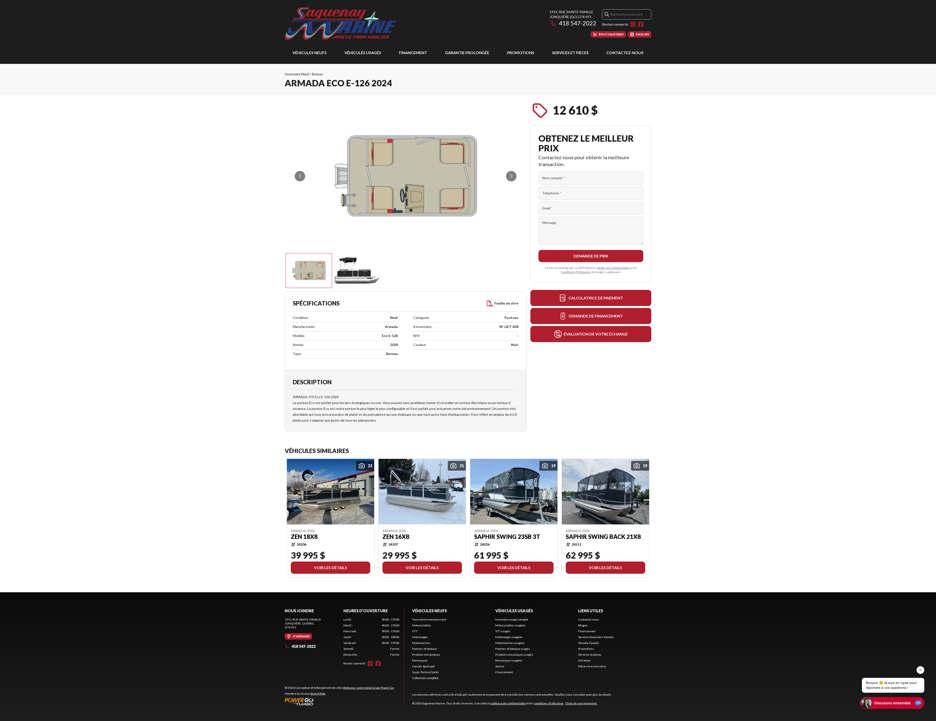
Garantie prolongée (467, 52)
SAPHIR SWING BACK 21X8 (603, 536)
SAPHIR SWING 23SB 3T (507, 536)
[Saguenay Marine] (346, 23)
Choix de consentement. (581, 703)
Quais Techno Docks (425, 672)
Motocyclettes (421, 625)
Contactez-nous (625, 52)
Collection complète (425, 678)
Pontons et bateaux (424, 649)
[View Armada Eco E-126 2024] (309, 270)
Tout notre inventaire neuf (429, 619)
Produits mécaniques (426, 654)
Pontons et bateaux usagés (512, 649)
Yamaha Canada (588, 643)
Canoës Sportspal (423, 666)
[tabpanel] (371, 637)
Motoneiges (420, 637)
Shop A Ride (317, 693)
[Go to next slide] (511, 176)
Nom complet (553, 178)
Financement (413, 52)
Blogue (582, 625)
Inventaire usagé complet (511, 619)
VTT (415, 631)
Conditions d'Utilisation (576, 272)
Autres (499, 666)
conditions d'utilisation (549, 703)
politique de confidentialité (508, 703)
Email (547, 208)
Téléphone (551, 193)
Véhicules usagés (362, 52)
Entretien (584, 660)
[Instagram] (633, 24)
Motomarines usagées (510, 643)
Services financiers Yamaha (596, 637)
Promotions (520, 52)
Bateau (317, 74)
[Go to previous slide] (300, 176)
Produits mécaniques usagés (514, 654)
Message (549, 222)
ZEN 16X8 (395, 536)
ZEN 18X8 (304, 536)
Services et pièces (570, 52)
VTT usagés (502, 631)
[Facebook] (641, 24)
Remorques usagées (508, 660)
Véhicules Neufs (309, 52)
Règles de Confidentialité (613, 267)
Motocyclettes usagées (510, 625)
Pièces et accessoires (592, 666)
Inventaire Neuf (297, 74)
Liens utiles (590, 610)
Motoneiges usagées (509, 637)
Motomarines (421, 643)
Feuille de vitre (506, 303)
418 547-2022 (577, 23)
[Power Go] (339, 701)
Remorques (420, 660)
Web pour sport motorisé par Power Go (368, 688)
